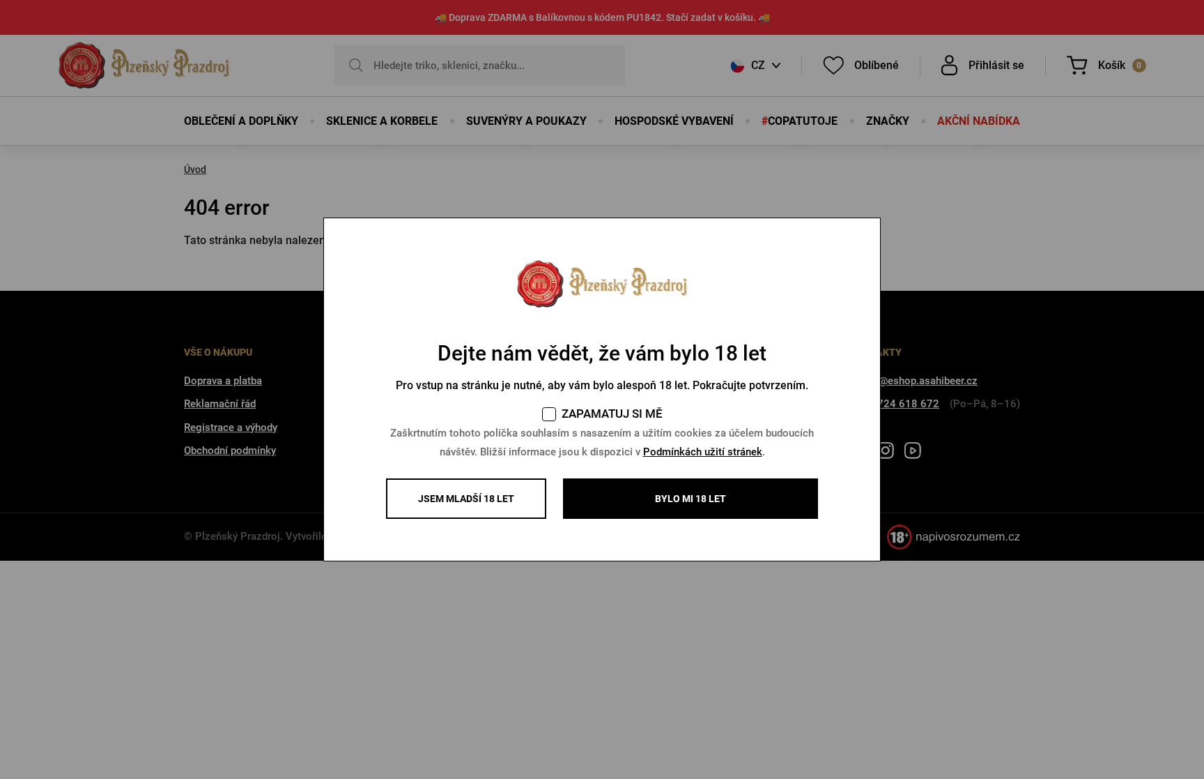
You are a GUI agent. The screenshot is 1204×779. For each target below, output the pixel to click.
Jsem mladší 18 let (466, 498)
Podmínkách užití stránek (702, 452)
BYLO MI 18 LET (690, 498)
